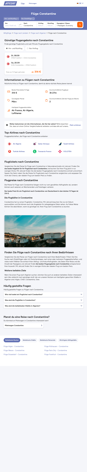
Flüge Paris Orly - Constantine (55, 350)
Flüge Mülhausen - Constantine (56, 346)
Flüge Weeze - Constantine (14, 350)
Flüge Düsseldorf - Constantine (15, 354)
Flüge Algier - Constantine (14, 346)
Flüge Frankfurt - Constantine (55, 354)
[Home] (10, 3)
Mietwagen (33, 3)
